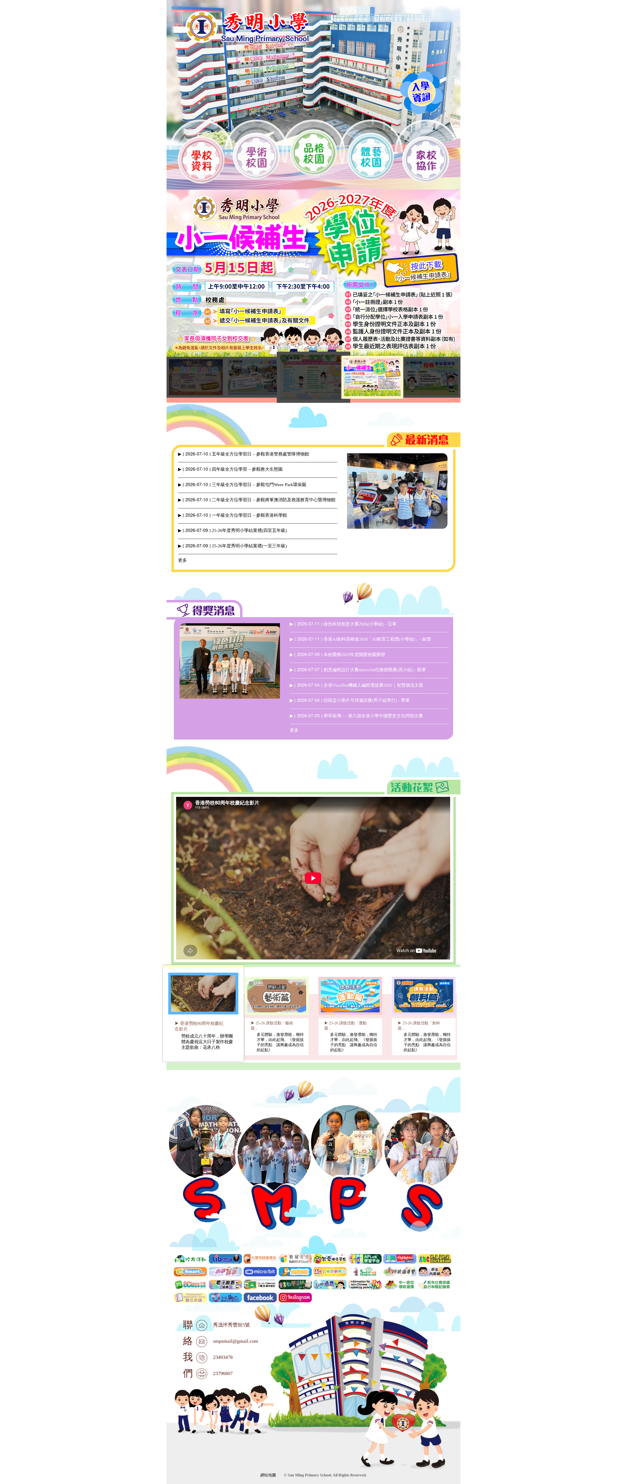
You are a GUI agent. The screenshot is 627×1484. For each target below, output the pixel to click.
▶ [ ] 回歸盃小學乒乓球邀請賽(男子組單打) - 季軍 (350, 700)
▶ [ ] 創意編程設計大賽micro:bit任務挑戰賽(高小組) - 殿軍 (358, 669)
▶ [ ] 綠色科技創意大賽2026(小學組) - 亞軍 (343, 624)
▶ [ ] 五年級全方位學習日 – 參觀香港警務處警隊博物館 (243, 454)
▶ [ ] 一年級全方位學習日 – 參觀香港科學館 (232, 515)
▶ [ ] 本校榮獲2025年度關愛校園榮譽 (337, 654)
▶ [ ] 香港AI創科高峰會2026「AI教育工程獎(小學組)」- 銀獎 (360, 639)
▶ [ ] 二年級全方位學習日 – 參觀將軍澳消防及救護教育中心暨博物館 (257, 499)
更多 (182, 560)
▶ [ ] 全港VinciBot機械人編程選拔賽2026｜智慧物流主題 (356, 685)
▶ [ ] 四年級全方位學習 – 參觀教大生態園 (230, 469)
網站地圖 (268, 1475)
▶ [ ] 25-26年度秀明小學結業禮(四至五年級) (232, 530)
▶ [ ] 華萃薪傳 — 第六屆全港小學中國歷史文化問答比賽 (356, 715)
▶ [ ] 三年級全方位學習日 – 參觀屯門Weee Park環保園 (242, 484)
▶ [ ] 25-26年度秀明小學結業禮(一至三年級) (232, 545)
